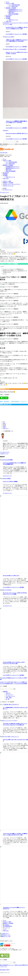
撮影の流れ (8, 169)
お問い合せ (6, 178)
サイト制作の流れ (10, 163)
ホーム (4, 159)
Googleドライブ (4, 453)
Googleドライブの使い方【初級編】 (9, 263)
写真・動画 (8, 697)
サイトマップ (6, 927)
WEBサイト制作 (7, 160)
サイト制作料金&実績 (11, 162)
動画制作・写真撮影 (8, 165)
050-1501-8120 (3, 152)
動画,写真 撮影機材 (11, 171)
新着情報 (5, 174)
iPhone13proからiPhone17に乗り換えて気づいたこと (17, 133)
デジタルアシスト (5, 452)
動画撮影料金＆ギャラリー (13, 168)
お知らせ (8, 693)
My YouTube (6, 172)
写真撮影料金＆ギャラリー (13, 166)
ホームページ (9, 694)
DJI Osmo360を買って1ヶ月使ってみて (11, 575)
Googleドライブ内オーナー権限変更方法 (13, 269)
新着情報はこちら (4, 388)
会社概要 (5, 175)
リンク (4, 929)
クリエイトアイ (5, 969)
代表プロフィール (10, 177)
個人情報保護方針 (7, 926)
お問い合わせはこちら (6, 404)
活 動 (7, 699)
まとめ (4, 273)
